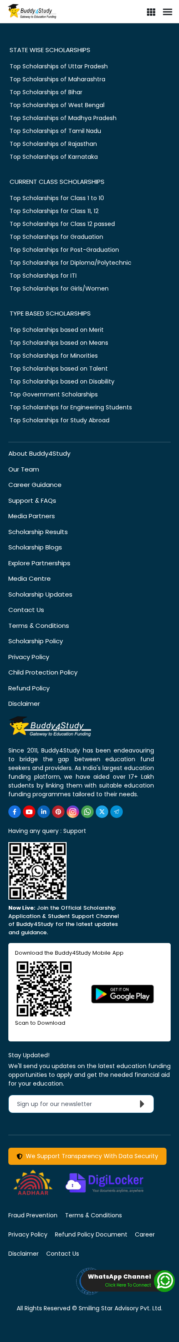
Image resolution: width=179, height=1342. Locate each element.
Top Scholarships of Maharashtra (57, 79)
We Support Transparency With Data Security (90, 1156)
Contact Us (26, 609)
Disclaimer (24, 703)
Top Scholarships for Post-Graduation (64, 250)
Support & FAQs (32, 500)
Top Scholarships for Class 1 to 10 (57, 198)
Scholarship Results (38, 531)
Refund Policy (29, 688)
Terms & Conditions (38, 625)
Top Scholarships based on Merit (57, 330)
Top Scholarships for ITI (43, 275)
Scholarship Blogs (35, 547)
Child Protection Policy (42, 672)
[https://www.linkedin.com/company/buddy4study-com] (44, 812)
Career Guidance (35, 484)
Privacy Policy (28, 656)
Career (145, 1234)
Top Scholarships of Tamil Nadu (55, 131)
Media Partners (31, 516)
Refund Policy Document (91, 1234)
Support (74, 831)
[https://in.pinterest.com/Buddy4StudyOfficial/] (58, 812)
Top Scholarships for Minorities (54, 355)
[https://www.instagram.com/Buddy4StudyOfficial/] (73, 811)
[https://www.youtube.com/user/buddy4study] (29, 811)
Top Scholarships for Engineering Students (71, 407)
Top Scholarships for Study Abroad (59, 420)
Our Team (23, 469)
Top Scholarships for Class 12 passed (62, 224)
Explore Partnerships (39, 563)
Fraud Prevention (32, 1215)
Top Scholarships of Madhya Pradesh (63, 118)
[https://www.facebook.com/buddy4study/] (14, 812)
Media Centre (29, 578)
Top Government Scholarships (54, 394)
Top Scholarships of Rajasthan (53, 144)
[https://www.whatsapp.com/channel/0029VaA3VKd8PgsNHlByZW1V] (87, 811)
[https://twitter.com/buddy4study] (102, 812)
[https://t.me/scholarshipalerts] (116, 812)
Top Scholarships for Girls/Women (59, 288)
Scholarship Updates (40, 594)
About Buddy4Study (39, 453)
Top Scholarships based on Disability (62, 381)
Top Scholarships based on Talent (59, 368)
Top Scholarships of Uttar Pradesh (59, 66)
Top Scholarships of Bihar (46, 92)
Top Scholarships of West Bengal (57, 105)
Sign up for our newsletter (59, 1104)
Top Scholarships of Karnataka (54, 157)
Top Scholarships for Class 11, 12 (54, 211)
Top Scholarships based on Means (59, 343)
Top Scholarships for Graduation (56, 237)
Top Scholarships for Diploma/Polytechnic (71, 262)
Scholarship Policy (35, 641)
